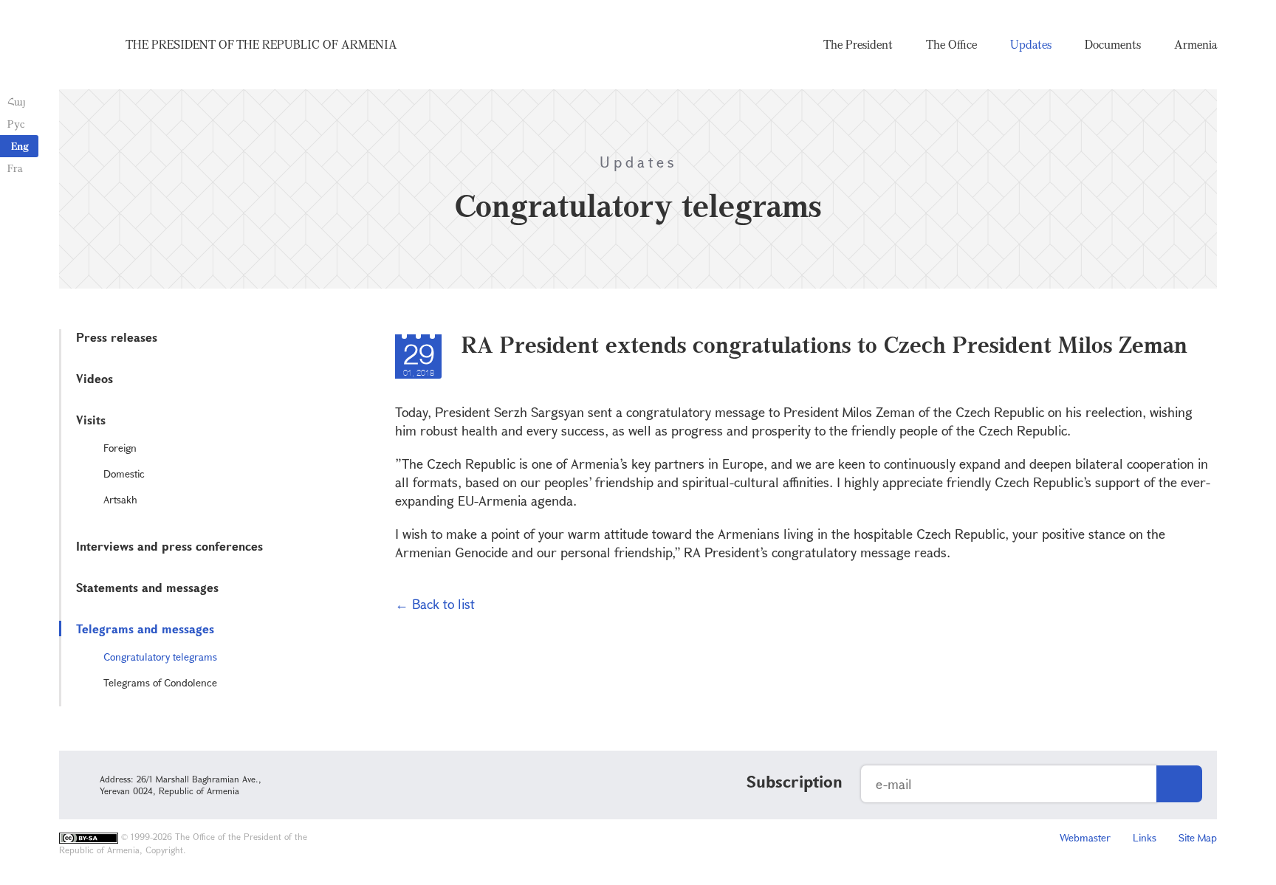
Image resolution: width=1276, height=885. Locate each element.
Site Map (1198, 837)
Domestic (124, 473)
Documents (1113, 44)
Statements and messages (147, 587)
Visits (91, 419)
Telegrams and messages (145, 628)
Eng (20, 146)
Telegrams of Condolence (160, 682)
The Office (951, 44)
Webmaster (1085, 837)
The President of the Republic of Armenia (261, 44)
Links (1144, 837)
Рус (15, 124)
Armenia (1195, 44)
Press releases (116, 337)
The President (858, 44)
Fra (15, 168)
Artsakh (120, 499)
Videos (94, 378)
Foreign (120, 448)
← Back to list (435, 604)
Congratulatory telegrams (160, 657)
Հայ (16, 101)
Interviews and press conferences (169, 546)
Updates (1031, 44)
